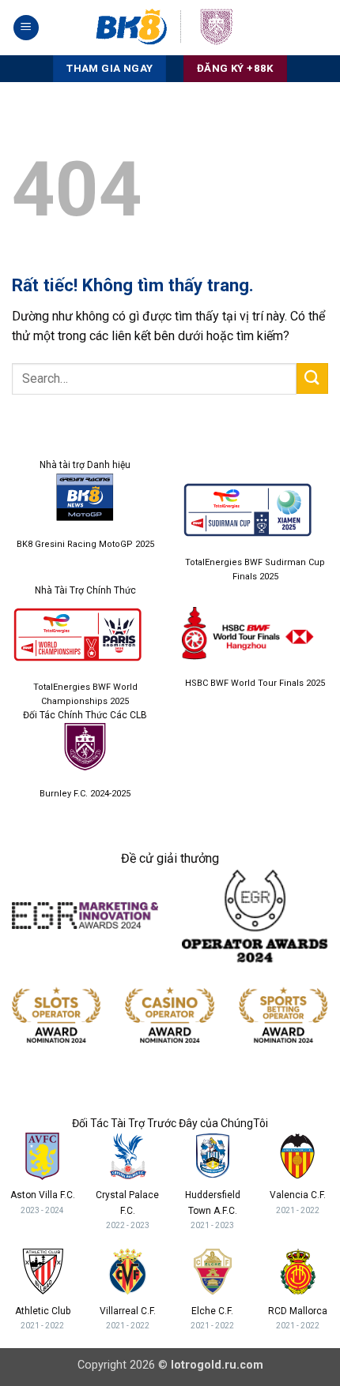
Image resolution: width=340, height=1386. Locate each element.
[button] (26, 28)
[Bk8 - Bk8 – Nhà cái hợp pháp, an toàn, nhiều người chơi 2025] (170, 28)
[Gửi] (312, 378)
